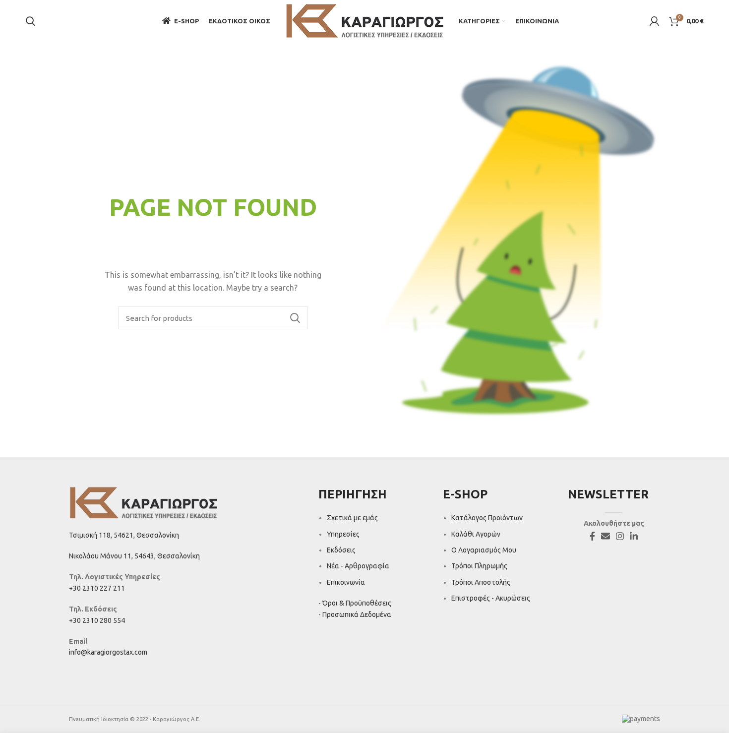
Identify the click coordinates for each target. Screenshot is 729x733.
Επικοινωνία (346, 582)
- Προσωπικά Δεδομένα (354, 614)
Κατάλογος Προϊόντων (487, 518)
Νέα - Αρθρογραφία (358, 566)
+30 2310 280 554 (97, 620)
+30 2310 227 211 (97, 588)
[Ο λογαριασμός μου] (654, 21)
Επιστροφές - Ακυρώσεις (490, 598)
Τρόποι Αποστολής (480, 582)
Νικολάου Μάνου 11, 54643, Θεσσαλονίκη (134, 556)
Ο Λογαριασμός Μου (483, 550)
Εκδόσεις (341, 550)
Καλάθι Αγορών (475, 534)
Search (294, 317)
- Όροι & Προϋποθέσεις (354, 603)
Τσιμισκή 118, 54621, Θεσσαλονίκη (124, 535)
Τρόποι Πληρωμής (479, 566)
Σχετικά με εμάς (352, 518)
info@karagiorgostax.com (108, 652)
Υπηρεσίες (343, 534)
